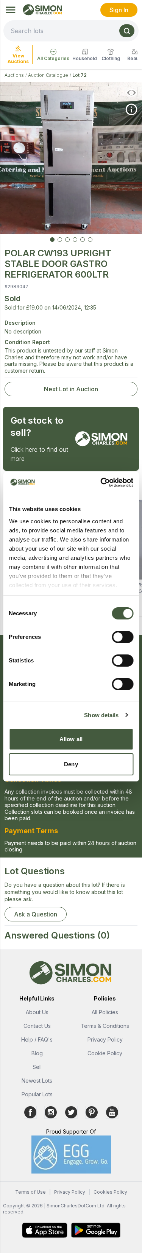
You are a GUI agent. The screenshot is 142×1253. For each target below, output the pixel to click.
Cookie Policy (104, 1053)
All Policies (105, 1012)
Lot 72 (79, 75)
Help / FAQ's (37, 1039)
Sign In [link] (118, 10)
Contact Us (37, 1026)
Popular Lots (37, 1094)
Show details (101, 715)
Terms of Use (30, 1192)
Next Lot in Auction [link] (71, 389)
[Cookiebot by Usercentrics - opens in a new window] (101, 483)
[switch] (122, 637)
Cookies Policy (110, 1192)
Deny (71, 764)
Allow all (71, 739)
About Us (37, 1012)
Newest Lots (37, 1080)
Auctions (14, 75)
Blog (37, 1053)
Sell (37, 1067)
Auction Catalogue (48, 75)
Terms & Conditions (105, 1026)
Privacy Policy (105, 1039)
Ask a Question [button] (35, 914)
